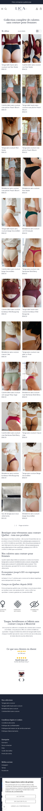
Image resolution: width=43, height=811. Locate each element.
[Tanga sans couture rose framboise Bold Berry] (31, 252)
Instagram (5, 765)
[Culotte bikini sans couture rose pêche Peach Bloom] (11, 89)
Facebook (5, 770)
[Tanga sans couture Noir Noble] (11, 131)
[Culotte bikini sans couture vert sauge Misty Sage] (11, 376)
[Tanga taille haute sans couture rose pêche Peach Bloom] (31, 89)
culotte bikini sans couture (24, 564)
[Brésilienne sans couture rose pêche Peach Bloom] (11, 172)
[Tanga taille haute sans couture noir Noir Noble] (11, 48)
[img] (21, 651)
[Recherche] (6, 9)
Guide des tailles (7, 751)
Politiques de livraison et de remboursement (16, 728)
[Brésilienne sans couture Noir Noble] (31, 172)
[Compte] (36, 9)
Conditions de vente (8, 723)
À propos (5, 742)
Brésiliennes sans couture (10, 708)
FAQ (3, 748)
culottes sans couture (30, 541)
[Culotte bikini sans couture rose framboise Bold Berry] (11, 416)
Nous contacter (7, 745)
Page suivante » (24, 525)
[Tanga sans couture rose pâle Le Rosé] (31, 335)
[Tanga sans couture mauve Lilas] (31, 416)
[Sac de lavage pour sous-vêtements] (11, 497)
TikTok (4, 768)
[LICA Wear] (21, 9)
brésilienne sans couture (22, 562)
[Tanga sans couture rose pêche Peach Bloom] (31, 131)
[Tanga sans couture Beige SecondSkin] (31, 457)
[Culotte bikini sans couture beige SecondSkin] (11, 252)
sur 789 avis (21, 653)
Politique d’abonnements (10, 731)
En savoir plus (20, 801)
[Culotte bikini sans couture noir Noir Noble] (31, 48)
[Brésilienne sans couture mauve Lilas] (11, 335)
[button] (20, 680)
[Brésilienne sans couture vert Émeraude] (31, 212)
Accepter (20, 796)
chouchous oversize (32, 543)
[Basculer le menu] (2, 9)
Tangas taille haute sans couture (12, 706)
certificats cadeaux (23, 547)
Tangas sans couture (8, 703)
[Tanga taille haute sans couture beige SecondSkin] (11, 212)
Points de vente (7, 753)
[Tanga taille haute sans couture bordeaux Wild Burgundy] (31, 293)
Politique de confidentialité (14, 791)
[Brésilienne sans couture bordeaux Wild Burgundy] (11, 457)
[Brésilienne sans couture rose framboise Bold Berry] (31, 376)
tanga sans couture (8, 562)
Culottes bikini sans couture (10, 711)
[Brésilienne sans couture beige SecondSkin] (31, 497)
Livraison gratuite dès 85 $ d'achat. (22, 2)
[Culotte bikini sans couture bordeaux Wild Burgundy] (11, 293)
